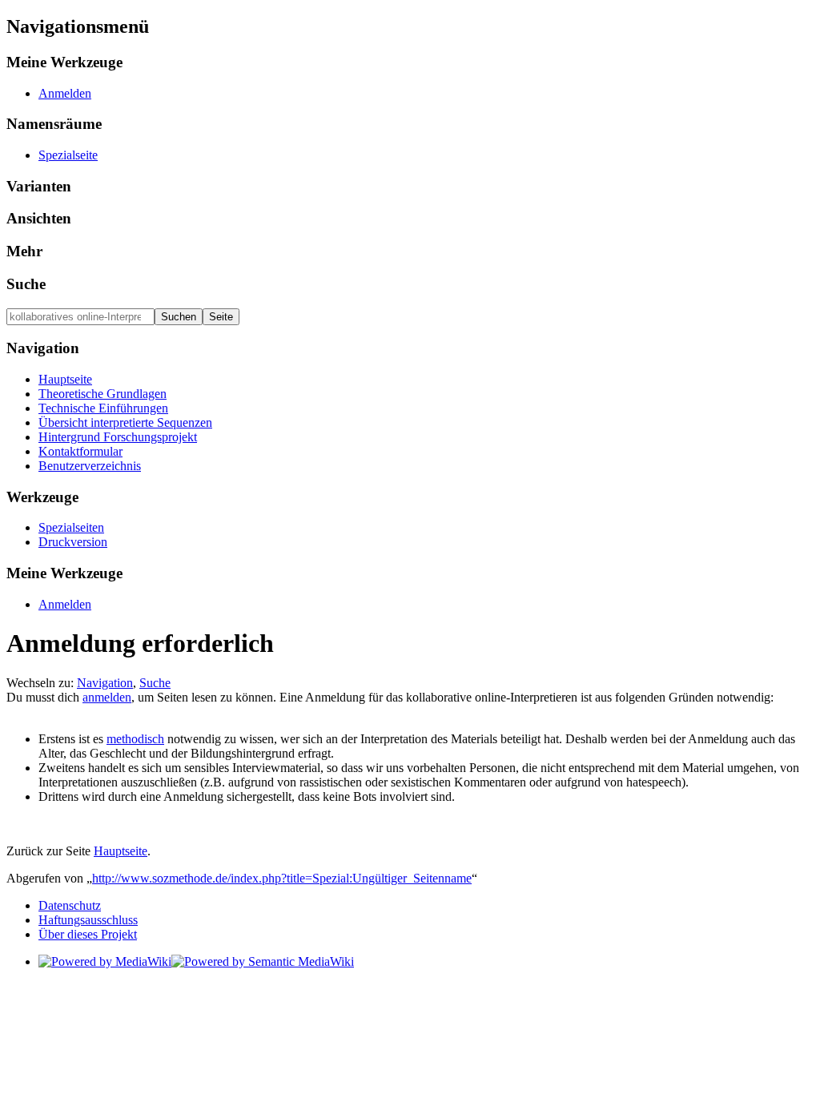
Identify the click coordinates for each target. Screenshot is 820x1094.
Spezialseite (68, 155)
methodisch (135, 739)
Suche (26, 284)
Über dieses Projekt (87, 934)
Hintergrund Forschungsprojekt (117, 437)
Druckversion (72, 542)
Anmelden (64, 93)
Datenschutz (69, 905)
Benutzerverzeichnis (89, 466)
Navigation (105, 683)
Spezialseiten (71, 527)
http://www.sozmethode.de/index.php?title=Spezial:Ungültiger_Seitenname (282, 878)
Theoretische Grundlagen (102, 393)
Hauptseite (65, 379)
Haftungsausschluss (88, 920)
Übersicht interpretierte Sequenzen (125, 422)
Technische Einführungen (103, 408)
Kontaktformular (80, 451)
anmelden (106, 697)
